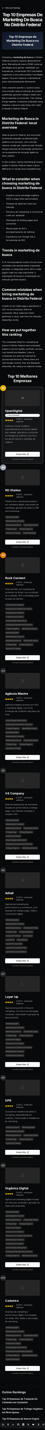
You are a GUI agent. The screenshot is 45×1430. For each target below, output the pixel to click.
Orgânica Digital (16, 1188)
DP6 (8, 1100)
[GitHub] (18, 1424)
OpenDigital (13, 411)
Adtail (9, 893)
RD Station (13, 490)
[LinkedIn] (23, 1424)
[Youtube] (33, 1424)
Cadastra (12, 1300)
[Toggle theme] (38, 1424)
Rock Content (15, 578)
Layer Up (11, 997)
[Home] (3, 1424)
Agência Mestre (16, 693)
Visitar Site (21, 454)
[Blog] (8, 1424)
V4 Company (14, 793)
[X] (28, 1424)
